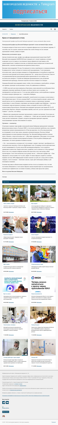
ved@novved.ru (23, 385)
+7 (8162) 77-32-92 (18, 384)
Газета (11, 29)
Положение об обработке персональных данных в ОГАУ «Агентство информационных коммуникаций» (26, 395)
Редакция (54, 422)
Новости (4, 29)
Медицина (13, 34)
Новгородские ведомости (16, 390)
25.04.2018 (5, 34)
